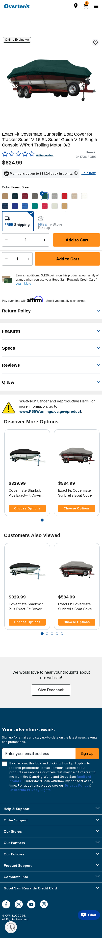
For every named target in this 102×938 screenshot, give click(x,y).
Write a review (44, 155)
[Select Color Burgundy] (27, 196)
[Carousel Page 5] (62, 520)
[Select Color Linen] (76, 196)
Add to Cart (67, 258)
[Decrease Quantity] (5, 259)
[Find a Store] (75, 5)
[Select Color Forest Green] (46, 196)
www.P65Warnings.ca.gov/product (50, 411)
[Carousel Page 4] (57, 520)
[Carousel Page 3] (52, 520)
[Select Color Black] (17, 196)
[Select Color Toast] (66, 206)
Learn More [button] (23, 283)
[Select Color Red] (46, 206)
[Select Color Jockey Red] (66, 196)
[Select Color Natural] (86, 196)
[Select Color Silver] (56, 206)
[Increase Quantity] (29, 259)
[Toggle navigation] (95, 6)
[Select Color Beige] (7, 196)
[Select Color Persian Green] (37, 206)
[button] (57, 279)
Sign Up (87, 753)
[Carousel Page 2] (47, 520)
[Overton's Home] (17, 6)
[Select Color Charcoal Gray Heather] (37, 196)
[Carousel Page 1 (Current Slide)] (42, 520)
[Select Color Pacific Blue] (27, 206)
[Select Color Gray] (56, 196)
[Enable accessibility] (11, 927)
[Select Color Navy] (7, 206)
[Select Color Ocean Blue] (17, 206)
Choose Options (27, 508)
